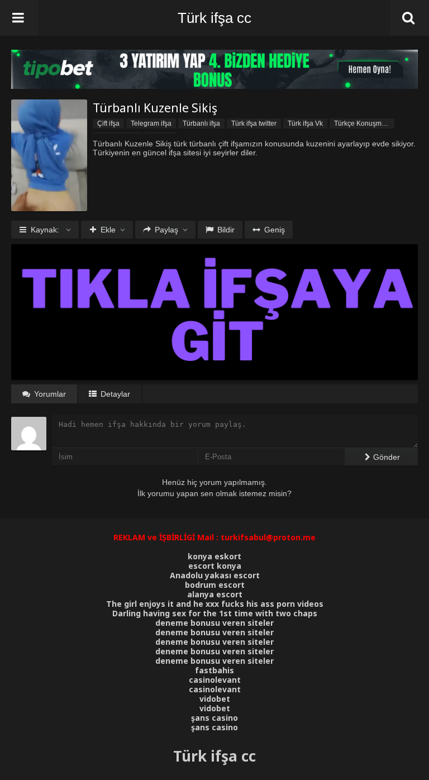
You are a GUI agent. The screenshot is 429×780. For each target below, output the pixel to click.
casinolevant (215, 679)
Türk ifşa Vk (305, 123)
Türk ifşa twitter (254, 123)
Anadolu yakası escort (215, 575)
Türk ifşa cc (214, 17)
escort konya (214, 565)
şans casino (214, 717)
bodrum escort (215, 584)
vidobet (214, 698)
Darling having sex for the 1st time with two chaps (214, 613)
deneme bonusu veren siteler (214, 622)
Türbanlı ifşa (201, 123)
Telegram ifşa (151, 123)
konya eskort (214, 556)
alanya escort (214, 594)
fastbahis (214, 670)
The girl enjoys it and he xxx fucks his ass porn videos (214, 603)
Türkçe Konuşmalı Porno (364, 123)
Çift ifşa (108, 123)
